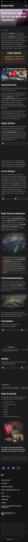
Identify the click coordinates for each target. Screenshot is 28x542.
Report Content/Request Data (10, 490)
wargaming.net (8, 513)
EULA (2, 493)
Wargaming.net (10, 539)
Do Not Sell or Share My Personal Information (11, 506)
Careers (3, 503)
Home (2, 10)
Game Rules (4, 499)
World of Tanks (7, 6)
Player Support (6, 480)
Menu (26, 6)
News (6, 10)
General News (12, 10)
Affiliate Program (6, 486)
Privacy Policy (5, 496)
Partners (4, 483)
